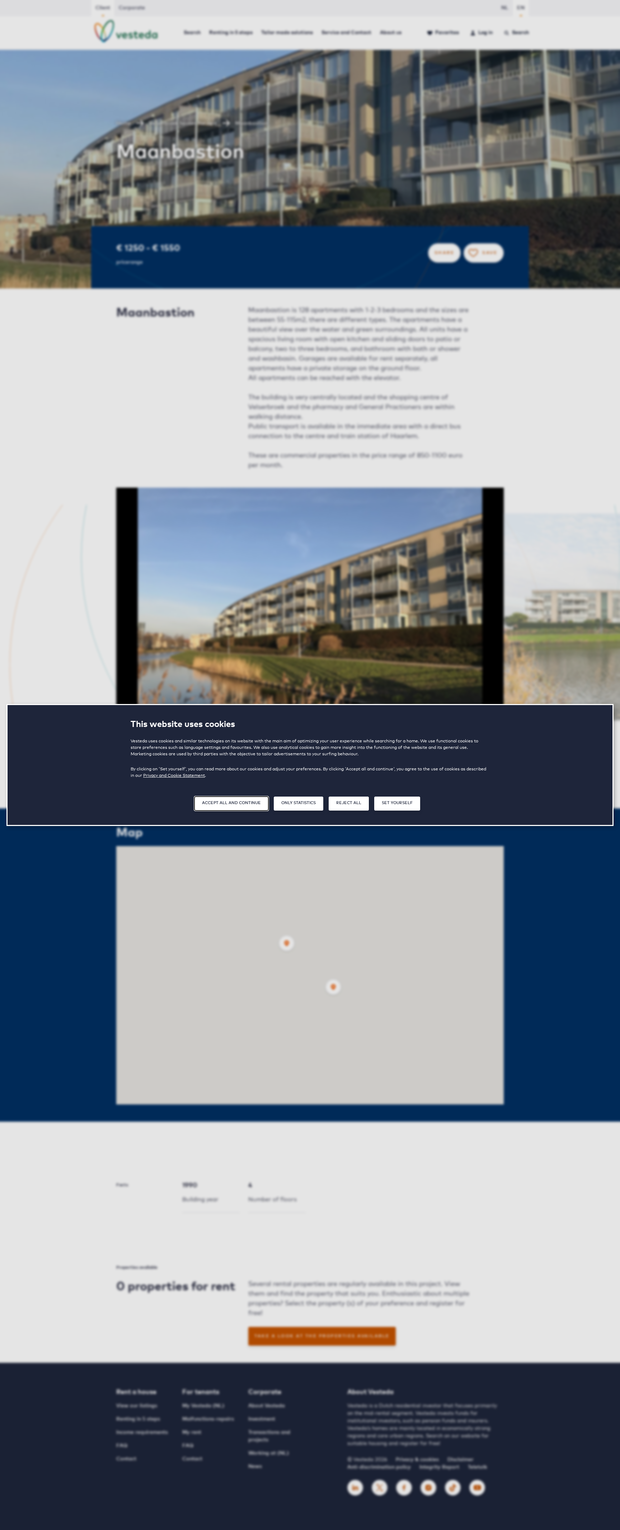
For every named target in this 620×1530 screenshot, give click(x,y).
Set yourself (397, 803)
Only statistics (298, 803)
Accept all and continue (231, 803)
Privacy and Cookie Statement (174, 776)
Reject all (348, 803)
